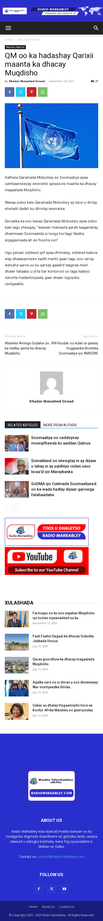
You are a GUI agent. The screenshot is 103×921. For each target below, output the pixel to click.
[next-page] (15, 507)
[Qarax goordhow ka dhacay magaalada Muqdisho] (17, 665)
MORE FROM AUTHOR (60, 425)
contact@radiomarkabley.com (61, 856)
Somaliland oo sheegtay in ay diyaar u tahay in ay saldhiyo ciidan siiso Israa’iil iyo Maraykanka (63, 466)
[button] (8, 28)
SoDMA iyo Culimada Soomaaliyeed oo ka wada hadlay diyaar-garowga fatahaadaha (63, 489)
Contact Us (66, 907)
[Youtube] (64, 889)
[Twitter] (20, 92)
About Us (48, 907)
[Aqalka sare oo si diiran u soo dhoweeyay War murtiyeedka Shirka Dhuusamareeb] (17, 688)
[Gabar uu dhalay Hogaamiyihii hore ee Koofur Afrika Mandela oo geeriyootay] (17, 711)
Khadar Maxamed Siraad (27, 81)
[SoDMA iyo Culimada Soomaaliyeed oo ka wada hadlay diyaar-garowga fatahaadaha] (17, 489)
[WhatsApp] (42, 92)
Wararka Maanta (29, 39)
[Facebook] (9, 92)
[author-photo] (51, 394)
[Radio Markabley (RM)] (51, 11)
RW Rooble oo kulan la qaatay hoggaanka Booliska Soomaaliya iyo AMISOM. (75, 348)
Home (9, 39)
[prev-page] (8, 507)
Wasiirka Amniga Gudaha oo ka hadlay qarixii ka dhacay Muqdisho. (27, 348)
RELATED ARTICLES (23, 425)
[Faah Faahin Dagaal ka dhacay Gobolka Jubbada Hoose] (17, 642)
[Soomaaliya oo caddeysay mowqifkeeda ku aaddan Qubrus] (17, 443)
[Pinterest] (31, 92)
